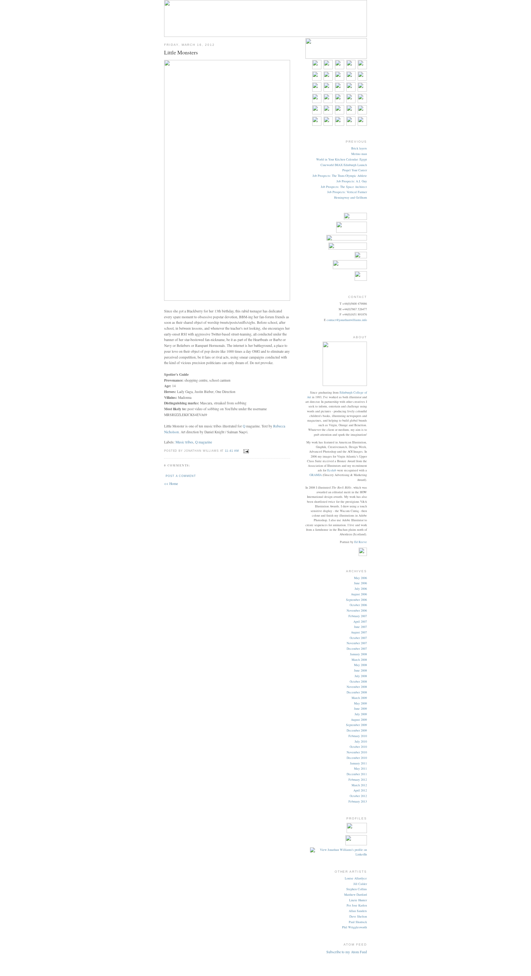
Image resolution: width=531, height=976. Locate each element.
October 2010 (358, 746)
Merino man (359, 154)
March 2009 (359, 698)
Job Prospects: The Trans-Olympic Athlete (340, 175)
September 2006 (356, 599)
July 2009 (361, 714)
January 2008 (358, 654)
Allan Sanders (358, 911)
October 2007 (358, 638)
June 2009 (360, 708)
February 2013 (357, 801)
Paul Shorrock (358, 922)
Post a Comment (181, 476)
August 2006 (359, 594)
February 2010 (357, 736)
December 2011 (357, 774)
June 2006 (360, 583)
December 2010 (357, 758)
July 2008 (361, 676)
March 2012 (359, 785)
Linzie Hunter (358, 900)
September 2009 (356, 725)
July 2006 (361, 588)
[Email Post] (245, 450)
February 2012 (357, 779)
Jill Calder (360, 884)
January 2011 (358, 763)
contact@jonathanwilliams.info (347, 320)
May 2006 (360, 578)
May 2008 (360, 665)
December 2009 (357, 730)
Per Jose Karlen (357, 905)
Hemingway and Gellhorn (350, 197)
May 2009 (360, 703)
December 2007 (357, 648)
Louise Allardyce (356, 878)
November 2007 (357, 643)
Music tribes (184, 442)
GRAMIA (315, 475)
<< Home (171, 483)
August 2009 (359, 719)
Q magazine (203, 442)
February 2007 (357, 616)
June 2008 (360, 670)
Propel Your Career (354, 170)
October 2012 (358, 796)
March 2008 (359, 659)
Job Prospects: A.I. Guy (351, 181)
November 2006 (357, 610)
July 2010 (361, 741)
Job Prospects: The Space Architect (344, 186)
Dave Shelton (358, 916)
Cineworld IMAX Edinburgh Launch (344, 165)
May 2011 (360, 768)
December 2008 (357, 692)
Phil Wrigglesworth (354, 927)
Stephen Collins (356, 889)
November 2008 (357, 686)
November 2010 (357, 752)
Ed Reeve (360, 542)
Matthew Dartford (355, 894)
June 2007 (360, 627)
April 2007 (360, 621)
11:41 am (232, 450)
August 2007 (359, 632)
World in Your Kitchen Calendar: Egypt (341, 159)
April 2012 (360, 790)
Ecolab (331, 470)
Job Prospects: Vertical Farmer (347, 192)
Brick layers (359, 148)
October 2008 (358, 681)
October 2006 (358, 605)
